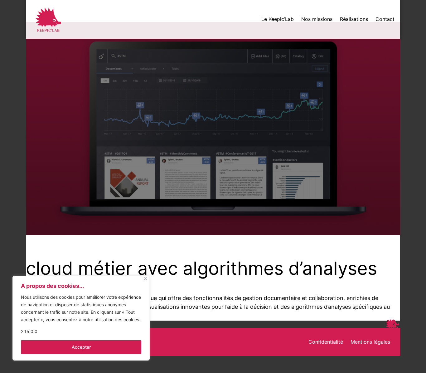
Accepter (81, 347)
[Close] (145, 278)
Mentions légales (370, 342)
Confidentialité (325, 342)
